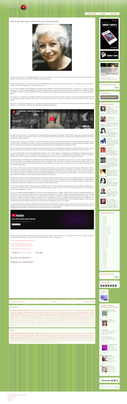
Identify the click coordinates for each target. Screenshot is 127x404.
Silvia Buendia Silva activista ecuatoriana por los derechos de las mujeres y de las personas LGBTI (112, 119)
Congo (62, 340)
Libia (23, 340)
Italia (72, 333)
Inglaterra (29, 338)
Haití (38, 342)
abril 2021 (103, 242)
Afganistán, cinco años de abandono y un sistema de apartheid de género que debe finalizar (109, 332)
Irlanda (54, 337)
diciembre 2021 (104, 227)
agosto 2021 (104, 234)
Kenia (93, 338)
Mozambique (38, 340)
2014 (103, 261)
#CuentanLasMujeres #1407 (112, 311)
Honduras (91, 335)
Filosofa (12, 316)
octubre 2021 (104, 230)
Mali (34, 340)
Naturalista (82, 317)
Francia (54, 333)
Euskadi (89, 338)
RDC (54, 342)
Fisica (11, 320)
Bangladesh (79, 340)
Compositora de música (89, 320)
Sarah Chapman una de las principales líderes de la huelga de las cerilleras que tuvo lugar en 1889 (112, 159)
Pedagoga (52, 314)
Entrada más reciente (17, 302)
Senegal (54, 338)
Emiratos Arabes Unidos (15, 342)
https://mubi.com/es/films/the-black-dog (21, 245)
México (49, 333)
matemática (54, 316)
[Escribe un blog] (37, 252)
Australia (24, 337)
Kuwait (45, 342)
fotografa (52, 320)
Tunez (73, 338)
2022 (103, 223)
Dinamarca (43, 337)
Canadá (36, 335)
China (57, 337)
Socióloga (91, 312)
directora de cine (51, 312)
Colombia (87, 333)
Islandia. (27, 340)
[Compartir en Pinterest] (41, 252)
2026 (103, 216)
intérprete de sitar (87, 324)
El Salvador (63, 337)
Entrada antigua (88, 302)
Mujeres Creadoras (27, 317)
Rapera (34, 320)
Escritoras (16, 324)
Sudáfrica (49, 337)
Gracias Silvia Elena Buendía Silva (112, 321)
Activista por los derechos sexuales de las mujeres (59, 322)
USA (11, 333)
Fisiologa (20, 324)
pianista (26, 312)
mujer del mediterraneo (107, 319)
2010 (103, 268)
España (17, 333)
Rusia (92, 333)
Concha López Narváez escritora (111, 189)
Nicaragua (13, 337)
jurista (37, 316)
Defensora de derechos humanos (23, 314)
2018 (103, 253)
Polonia (17, 335)
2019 (103, 251)
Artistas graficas (82, 322)
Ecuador (60, 333)
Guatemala (19, 337)
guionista (42, 314)
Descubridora (53, 319)
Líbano (30, 340)
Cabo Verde (84, 338)
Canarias (65, 338)
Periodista (40, 310)
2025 (103, 218)
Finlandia (27, 335)
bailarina (57, 314)
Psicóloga (63, 314)
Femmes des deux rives (107, 366)
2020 (103, 250)
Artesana (47, 319)
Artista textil (25, 319)
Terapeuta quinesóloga (32, 324)
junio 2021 (103, 238)
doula (82, 324)
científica (41, 316)
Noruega (77, 335)
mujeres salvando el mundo (108, 310)
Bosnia (83, 340)
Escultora (13, 312)
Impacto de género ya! (107, 355)
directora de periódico (69, 324)
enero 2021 (104, 247)
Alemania (25, 333)
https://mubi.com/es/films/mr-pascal (20, 249)
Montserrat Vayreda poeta (112, 169)
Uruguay (49, 335)
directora (44, 317)
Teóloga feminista (44, 320)
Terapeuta (24, 324)
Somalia (15, 340)
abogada (20, 312)
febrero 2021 (104, 245)
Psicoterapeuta (18, 319)
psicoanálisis (58, 320)
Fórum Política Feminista (107, 337)
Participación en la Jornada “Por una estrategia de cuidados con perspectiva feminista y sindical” (112, 359)
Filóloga (12, 319)
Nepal (11, 340)
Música (86, 312)
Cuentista (64, 317)
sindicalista (76, 314)
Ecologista (61, 316)
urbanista (92, 317)
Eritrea (22, 342)
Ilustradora (36, 314)
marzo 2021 (104, 244)
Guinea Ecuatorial (33, 342)
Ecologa (21, 322)
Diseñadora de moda (14, 322)
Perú (21, 335)
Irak (57, 338)
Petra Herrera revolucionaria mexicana (111, 139)
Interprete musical (39, 322)
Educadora (33, 312)
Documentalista (71, 317)
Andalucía (15, 339)
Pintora (27, 310)
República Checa (36, 338)
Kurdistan (42, 342)
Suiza (81, 333)
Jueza (21, 317)
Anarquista (73, 315)
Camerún (92, 340)
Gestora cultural (31, 322)
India (45, 335)
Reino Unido (34, 333)
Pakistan (44, 340)
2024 (103, 220)
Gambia (66, 340)
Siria (48, 340)
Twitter (9, 401)
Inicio (54, 302)
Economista (67, 316)
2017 (103, 255)
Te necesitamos (11, 397)
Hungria (20, 339)
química (47, 314)
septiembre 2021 (105, 232)
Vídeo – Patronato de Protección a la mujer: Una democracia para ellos (109, 339)
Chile (65, 333)
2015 (103, 259)
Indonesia (70, 340)
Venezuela (72, 335)
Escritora (14, 310)
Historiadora (74, 312)
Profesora (91, 310)
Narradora (34, 317)
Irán (53, 335)
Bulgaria (42, 338)
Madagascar (49, 342)
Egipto (71, 337)
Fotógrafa (40, 312)
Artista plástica (25, 316)
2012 (103, 264)
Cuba (32, 335)
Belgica (25, 338)
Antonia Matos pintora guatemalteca (111, 148)
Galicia (82, 335)
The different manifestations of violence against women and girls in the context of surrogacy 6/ (112, 348)
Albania (55, 340)
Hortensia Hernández (26, 252)
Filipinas (69, 338)
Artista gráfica (24, 320)
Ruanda (56, 342)
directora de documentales (58, 324)
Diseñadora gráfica (61, 319)
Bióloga (39, 317)
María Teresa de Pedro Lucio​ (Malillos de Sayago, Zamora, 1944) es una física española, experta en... (109, 74)
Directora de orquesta (33, 319)
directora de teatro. (47, 324)
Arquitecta (81, 312)
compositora (70, 310)
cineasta (32, 316)
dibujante (91, 314)
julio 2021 (103, 236)
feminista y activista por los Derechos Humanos (82, 319)
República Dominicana (34, 337)
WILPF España (105, 329)
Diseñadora (85, 314)
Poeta (20, 310)
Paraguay (87, 337)
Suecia (12, 335)
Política (62, 310)
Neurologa (45, 322)
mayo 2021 (103, 240)
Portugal (63, 335)
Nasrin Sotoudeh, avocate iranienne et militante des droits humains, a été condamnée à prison (112, 370)
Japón (67, 335)
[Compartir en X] (39, 252)
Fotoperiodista (16, 320)
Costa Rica (57, 335)
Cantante (48, 310)
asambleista (40, 324)
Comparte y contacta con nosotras (16, 395)
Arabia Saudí (78, 338)
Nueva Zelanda (48, 338)
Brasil (69, 333)
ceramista (16, 317)
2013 (103, 263)
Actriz (53, 310)
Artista (57, 310)
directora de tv (77, 324)
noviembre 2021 (105, 229)
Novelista (84, 310)
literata (87, 317)
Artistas (71, 320)
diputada (68, 319)
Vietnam (74, 340)
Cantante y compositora (78, 320)
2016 (103, 257)
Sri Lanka (60, 338)
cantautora (42, 319)
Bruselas (20, 340)
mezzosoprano (50, 317)
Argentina (43, 333)
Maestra (67, 312)
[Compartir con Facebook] (40, 252)
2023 (103, 221)
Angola (59, 340)
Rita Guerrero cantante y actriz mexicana (111, 179)
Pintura (78, 315)
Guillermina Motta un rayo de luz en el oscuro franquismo (112, 129)
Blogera (30, 320)
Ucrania (82, 337)
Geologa (25, 322)
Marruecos (77, 337)
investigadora (61, 312)
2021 (103, 225)
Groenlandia (26, 342)
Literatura (77, 317)
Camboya (88, 340)
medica (12, 314)
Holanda (41, 335)
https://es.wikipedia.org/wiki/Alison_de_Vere (22, 240)
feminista (34, 310)
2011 (103, 266)
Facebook (10, 399)
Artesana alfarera (65, 320)
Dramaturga (69, 314)
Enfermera (18, 316)
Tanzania (51, 340)
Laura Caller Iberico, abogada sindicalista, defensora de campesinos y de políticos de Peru (112, 201)
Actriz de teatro (58, 317)
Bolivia (86, 335)
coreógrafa (47, 316)
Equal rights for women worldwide (109, 344)
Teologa (38, 320)
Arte (81, 314)
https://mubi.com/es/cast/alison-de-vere (21, 244)
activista (77, 310)
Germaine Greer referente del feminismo (112, 107)
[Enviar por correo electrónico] (36, 252)
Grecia (68, 337)
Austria (77, 333)
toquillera (14, 325)
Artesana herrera (75, 322)
